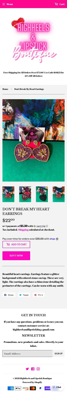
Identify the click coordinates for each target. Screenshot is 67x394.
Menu (10, 4)
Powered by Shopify (32, 382)
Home (5, 89)
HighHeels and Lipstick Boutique (36, 378)
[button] (33, 226)
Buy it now (16, 255)
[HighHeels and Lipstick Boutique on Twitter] (27, 369)
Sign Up (58, 353)
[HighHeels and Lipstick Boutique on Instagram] (38, 369)
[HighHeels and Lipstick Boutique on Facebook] (32, 369)
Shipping (23, 229)
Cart (62, 4)
